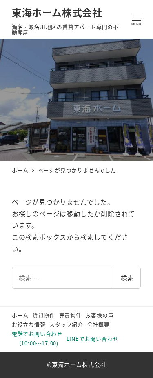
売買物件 (70, 315)
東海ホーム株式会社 (57, 12)
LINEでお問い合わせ (93, 338)
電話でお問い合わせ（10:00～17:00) (37, 338)
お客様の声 (99, 315)
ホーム (20, 315)
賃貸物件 (44, 315)
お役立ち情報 (29, 324)
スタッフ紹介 (66, 324)
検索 (127, 277)
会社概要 (98, 324)
